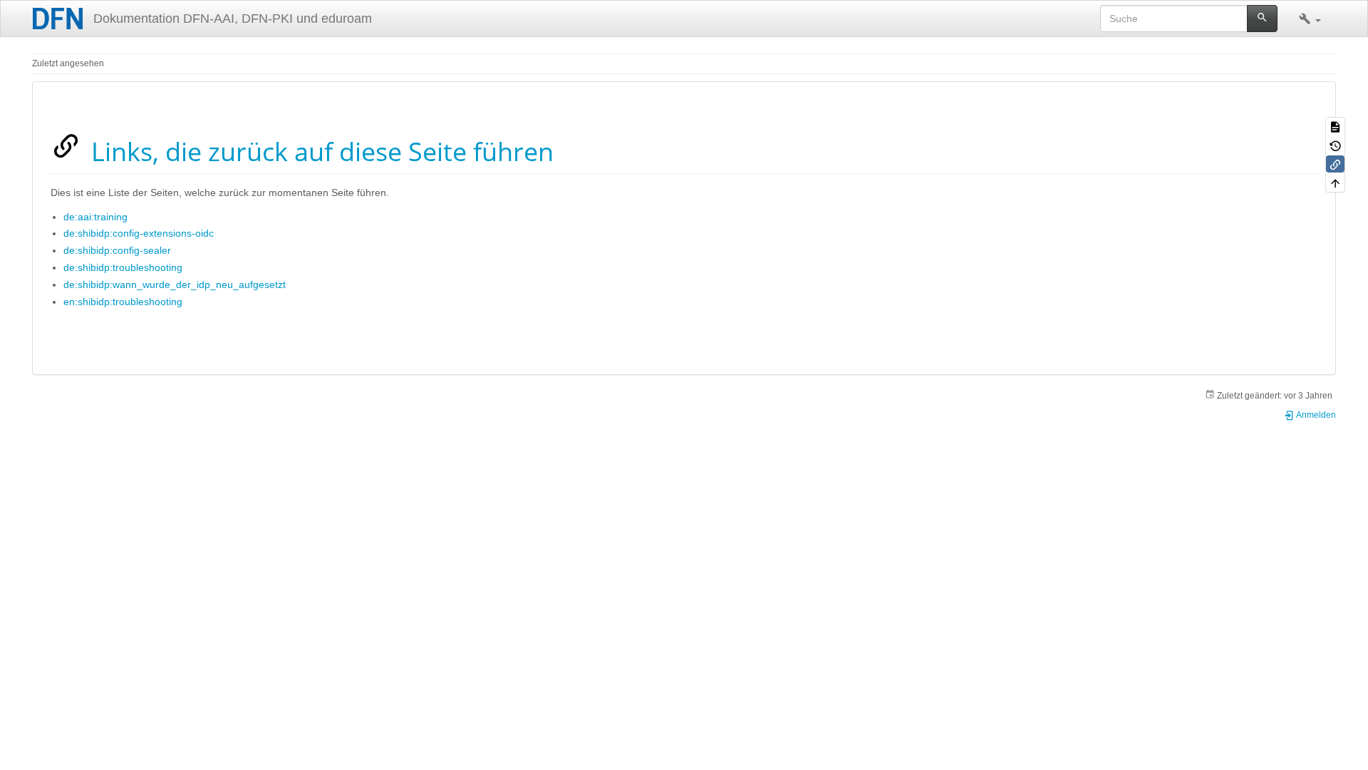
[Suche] (1262, 18)
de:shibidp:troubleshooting (122, 267)
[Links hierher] (1335, 164)
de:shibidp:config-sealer (117, 250)
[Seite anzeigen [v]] (1335, 126)
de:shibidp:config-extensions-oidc (138, 233)
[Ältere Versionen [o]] (1335, 144)
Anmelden (1315, 415)
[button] (1310, 18)
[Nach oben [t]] (1335, 182)
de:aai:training (95, 216)
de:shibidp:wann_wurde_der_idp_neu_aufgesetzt (174, 284)
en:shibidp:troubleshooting (122, 301)
